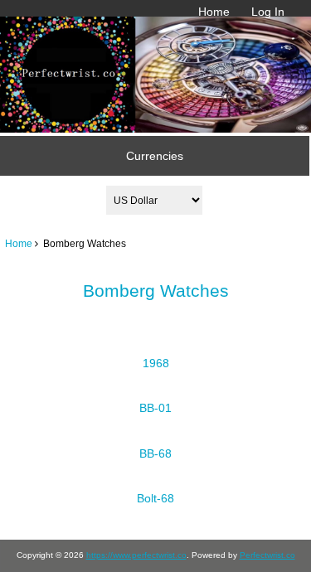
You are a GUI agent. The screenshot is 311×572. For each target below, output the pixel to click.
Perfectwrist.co (267, 555)
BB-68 (155, 453)
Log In (267, 11)
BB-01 (155, 407)
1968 (156, 363)
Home (214, 11)
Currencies (154, 155)
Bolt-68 (155, 498)
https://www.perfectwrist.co (136, 555)
